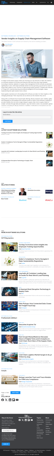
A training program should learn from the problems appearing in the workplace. (35, 251)
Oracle (30, 198)
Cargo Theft (22, 301)
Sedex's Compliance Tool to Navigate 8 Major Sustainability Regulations (21, 142)
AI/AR (20, 287)
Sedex (23, 263)
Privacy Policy (5, 441)
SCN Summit (6, 450)
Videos (26, 450)
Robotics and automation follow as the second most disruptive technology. (34, 296)
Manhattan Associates (34, 190)
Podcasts (13, 450)
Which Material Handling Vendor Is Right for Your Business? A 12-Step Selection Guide (8, 192)
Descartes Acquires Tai (27, 324)
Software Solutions (23, 36)
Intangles (24, 308)
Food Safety (22, 375)
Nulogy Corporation (27, 381)
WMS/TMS (21, 322)
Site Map (40, 452)
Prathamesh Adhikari (9, 318)
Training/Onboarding (24, 242)
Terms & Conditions (32, 452)
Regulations (22, 257)
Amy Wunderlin (9, 44)
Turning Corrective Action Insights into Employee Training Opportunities (21, 132)
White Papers (20, 450)
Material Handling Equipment (8, 188)
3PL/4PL (29, 188)
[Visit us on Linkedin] (10, 399)
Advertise (48, 450)
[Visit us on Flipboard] (13, 399)
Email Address (7, 114)
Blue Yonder (4, 198)
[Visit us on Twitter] (6, 399)
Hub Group (24, 343)
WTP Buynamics (7, 238)
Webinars (31, 450)
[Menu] (51, 2)
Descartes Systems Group (28, 326)
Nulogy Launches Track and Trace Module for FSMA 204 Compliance (35, 378)
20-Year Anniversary (40, 450)
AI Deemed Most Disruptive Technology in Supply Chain (17, 160)
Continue (8, 121)
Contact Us (15, 452)
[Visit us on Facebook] (2, 399)
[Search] (48, 2)
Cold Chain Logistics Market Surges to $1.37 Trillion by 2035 (35, 356)
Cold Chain (21, 352)
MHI (23, 293)
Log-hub (24, 277)
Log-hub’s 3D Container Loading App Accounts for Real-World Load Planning (23, 151)
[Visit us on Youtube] (17, 399)
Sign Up (5, 444)
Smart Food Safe (26, 249)
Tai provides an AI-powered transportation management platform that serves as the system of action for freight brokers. (35, 329)
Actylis (3, 371)
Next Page (15, 392)
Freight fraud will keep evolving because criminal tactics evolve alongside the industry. (34, 310)
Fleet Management (23, 271)
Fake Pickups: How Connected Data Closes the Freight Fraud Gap (35, 305)
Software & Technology (8, 36)
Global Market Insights (28, 359)
